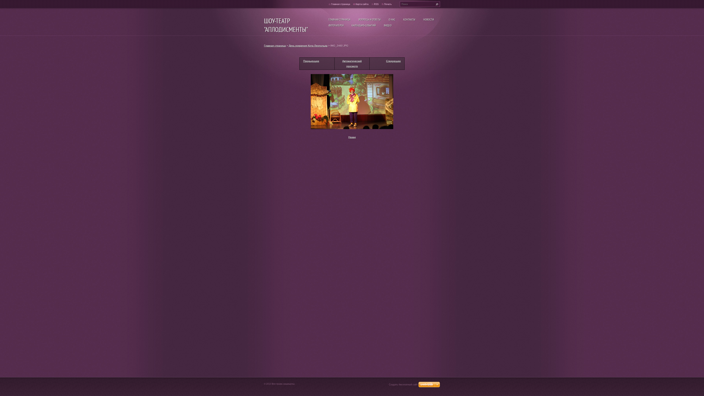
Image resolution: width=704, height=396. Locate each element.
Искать (436, 4)
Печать (388, 4)
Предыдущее (311, 61)
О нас (392, 19)
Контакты (409, 19)
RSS (376, 4)
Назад (352, 137)
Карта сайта (362, 4)
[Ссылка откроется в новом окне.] (352, 101)
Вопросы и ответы (370, 19)
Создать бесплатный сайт (403, 384)
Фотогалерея (336, 25)
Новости (428, 19)
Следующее (393, 61)
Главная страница (340, 19)
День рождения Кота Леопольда (308, 45)
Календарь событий (364, 25)
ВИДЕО (388, 25)
